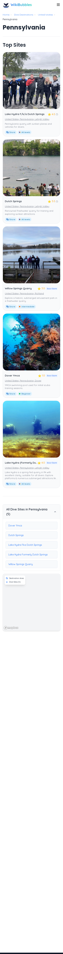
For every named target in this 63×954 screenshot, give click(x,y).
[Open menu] (58, 5)
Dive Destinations (23, 14)
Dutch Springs (13, 201)
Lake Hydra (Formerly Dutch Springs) (27, 462)
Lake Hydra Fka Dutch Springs (25, 544)
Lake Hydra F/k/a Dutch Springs (25, 114)
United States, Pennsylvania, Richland (24, 293)
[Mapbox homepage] (11, 628)
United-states (45, 14)
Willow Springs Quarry (18, 288)
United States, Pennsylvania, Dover (23, 380)
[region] (31, 602)
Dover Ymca (12, 375)
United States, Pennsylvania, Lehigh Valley (27, 119)
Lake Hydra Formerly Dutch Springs (28, 554)
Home (6, 14)
